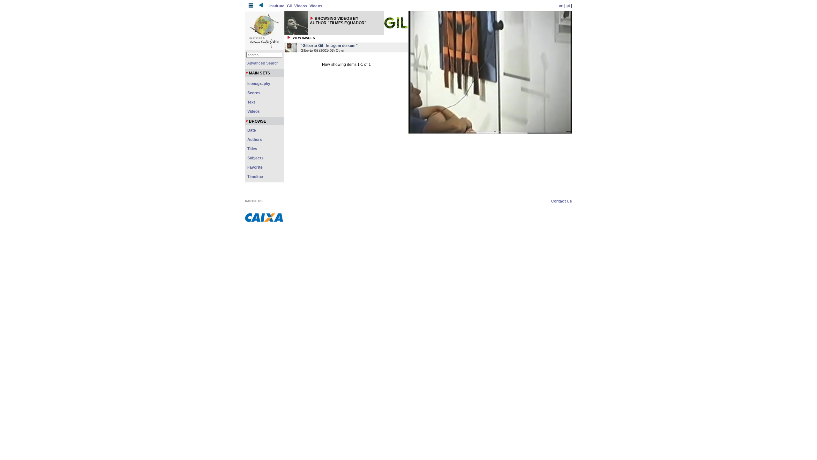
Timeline (255, 176)
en (561, 6)
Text (251, 102)
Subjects (255, 158)
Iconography (258, 83)
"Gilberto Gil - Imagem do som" (329, 45)
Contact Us (561, 201)
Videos (300, 6)
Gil (289, 6)
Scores (254, 93)
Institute (276, 6)
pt (568, 6)
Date (251, 130)
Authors (254, 139)
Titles (252, 149)
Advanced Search (263, 63)
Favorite (255, 167)
